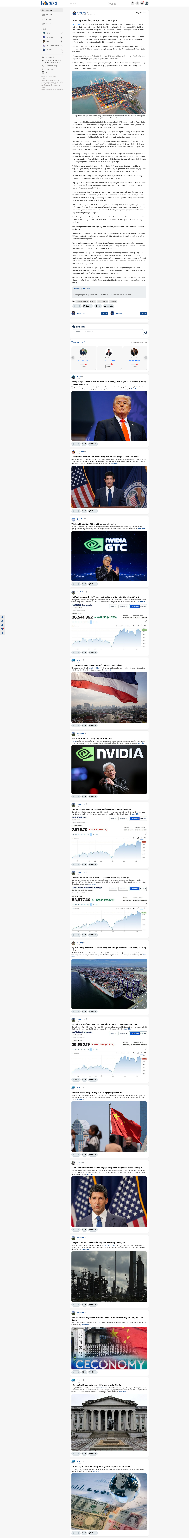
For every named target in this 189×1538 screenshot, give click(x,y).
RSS (47, 73)
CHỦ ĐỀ (43, 29)
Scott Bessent (102, 1388)
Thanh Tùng (81, 592)
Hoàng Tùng (81, 13)
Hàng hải (92, 301)
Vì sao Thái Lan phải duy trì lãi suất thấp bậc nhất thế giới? (97, 665)
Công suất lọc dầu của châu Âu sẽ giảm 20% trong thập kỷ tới (98, 1242)
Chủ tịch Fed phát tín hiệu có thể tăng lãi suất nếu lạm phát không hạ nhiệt (105, 457)
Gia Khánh (80, 733)
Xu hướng (49, 19)
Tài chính (119, 313)
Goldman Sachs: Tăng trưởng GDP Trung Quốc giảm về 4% (96, 1092)
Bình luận (49, 24)
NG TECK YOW (83, 360)
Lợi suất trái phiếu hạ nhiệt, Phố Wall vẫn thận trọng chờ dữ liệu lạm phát (104, 1024)
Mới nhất (49, 15)
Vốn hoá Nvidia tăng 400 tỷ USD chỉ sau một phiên (93, 524)
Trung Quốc (77, 24)
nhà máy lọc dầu (109, 1245)
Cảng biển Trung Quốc (82, 301)
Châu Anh (80, 452)
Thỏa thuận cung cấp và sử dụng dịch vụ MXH (53, 61)
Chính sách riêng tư (52, 66)
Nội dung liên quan (82, 289)
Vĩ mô (48, 33)
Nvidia (73, 741)
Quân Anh (80, 519)
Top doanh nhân (78, 342)
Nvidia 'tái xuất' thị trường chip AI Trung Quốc (91, 738)
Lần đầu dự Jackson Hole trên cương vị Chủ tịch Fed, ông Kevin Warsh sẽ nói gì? (106, 1167)
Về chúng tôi (50, 57)
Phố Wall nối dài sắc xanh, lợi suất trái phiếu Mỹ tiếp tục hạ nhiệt (100, 877)
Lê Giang (80, 943)
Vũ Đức (79, 1162)
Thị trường (50, 37)
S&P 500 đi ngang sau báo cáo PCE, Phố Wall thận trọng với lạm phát (101, 809)
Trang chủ (48, 10)
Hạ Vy (79, 377)
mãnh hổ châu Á (94, 668)
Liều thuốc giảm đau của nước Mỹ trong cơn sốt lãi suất (96, 1385)
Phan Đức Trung (109, 360)
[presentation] (72, 357)
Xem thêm (134, 389)
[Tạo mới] (137, 3)
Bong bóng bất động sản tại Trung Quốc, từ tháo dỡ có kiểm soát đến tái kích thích (103, 295)
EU (100, 1323)
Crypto (48, 41)
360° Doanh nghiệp (52, 45)
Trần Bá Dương (134, 360)
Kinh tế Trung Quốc (102, 301)
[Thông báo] (142, 3)
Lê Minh (79, 660)
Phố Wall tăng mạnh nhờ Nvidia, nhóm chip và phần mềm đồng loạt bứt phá (105, 597)
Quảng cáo (49, 69)
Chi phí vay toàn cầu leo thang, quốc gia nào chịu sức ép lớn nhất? (100, 1466)
